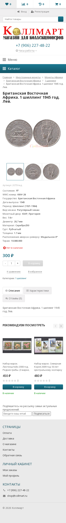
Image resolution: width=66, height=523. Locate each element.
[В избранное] (29, 393)
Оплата (7, 433)
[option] (15, 171)
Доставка (8, 438)
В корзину (18, 386)
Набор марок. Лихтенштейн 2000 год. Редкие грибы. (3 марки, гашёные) (16, 366)
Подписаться (41, 413)
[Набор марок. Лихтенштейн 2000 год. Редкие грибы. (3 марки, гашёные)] (17, 345)
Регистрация (42, 11)
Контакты (8, 449)
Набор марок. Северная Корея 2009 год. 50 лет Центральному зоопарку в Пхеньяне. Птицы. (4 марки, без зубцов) (48, 366)
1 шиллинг (20, 278)
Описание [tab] (14, 290)
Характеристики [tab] (39, 290)
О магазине (9, 444)
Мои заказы (10, 470)
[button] (55, 326)
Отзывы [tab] (15, 298)
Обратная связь (12, 455)
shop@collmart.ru (17, 495)
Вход (24, 11)
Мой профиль (11, 475)
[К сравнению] (24, 393)
